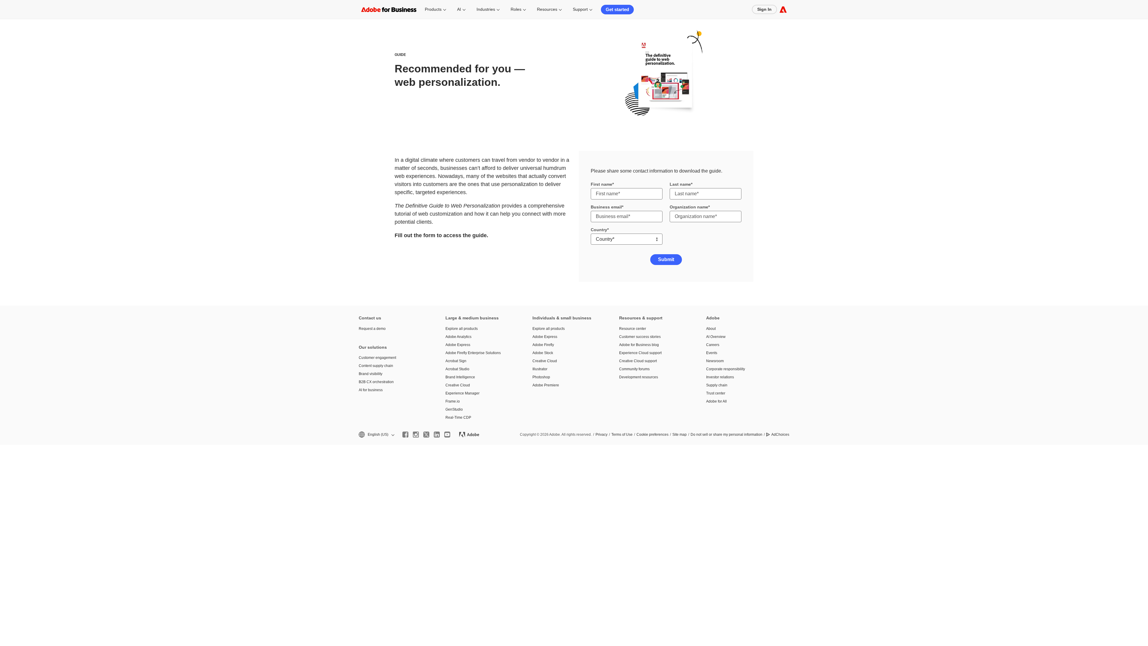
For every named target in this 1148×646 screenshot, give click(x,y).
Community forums (634, 369)
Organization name (689, 207)
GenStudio (454, 409)
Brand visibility (370, 374)
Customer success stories (640, 337)
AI (459, 9)
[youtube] (447, 435)
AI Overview (716, 337)
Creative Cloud (457, 385)
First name (601, 184)
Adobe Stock (542, 353)
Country (599, 229)
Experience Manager (462, 393)
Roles (516, 9)
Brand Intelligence (460, 377)
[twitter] (426, 435)
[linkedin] (437, 435)
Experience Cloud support (640, 353)
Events (711, 353)
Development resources (638, 377)
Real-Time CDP (458, 417)
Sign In (764, 9)
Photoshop (541, 377)
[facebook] (405, 435)
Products (433, 9)
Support (580, 9)
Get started (617, 9)
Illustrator (539, 369)
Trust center (715, 393)
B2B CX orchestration (376, 382)
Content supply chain (376, 366)
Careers (712, 345)
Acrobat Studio (457, 369)
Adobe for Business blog (639, 345)
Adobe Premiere (545, 385)
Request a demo (372, 329)
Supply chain (716, 385)
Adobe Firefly (543, 345)
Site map (679, 434)
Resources (547, 9)
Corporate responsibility (725, 369)
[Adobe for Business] (783, 9)
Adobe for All (716, 401)
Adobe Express (457, 345)
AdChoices (780, 434)
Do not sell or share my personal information (726, 434)
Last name (680, 184)
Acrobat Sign (455, 361)
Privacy (601, 434)
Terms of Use (622, 434)
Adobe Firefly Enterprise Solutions (473, 353)
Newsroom (715, 361)
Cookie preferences (652, 434)
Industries (486, 9)
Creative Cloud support (638, 361)
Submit (666, 259)
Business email (606, 207)
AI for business (371, 390)
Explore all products (461, 329)
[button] (376, 435)
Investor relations (720, 377)
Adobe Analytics (458, 337)
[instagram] (416, 435)
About (711, 329)
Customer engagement (377, 358)
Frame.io (452, 401)
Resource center (632, 329)
